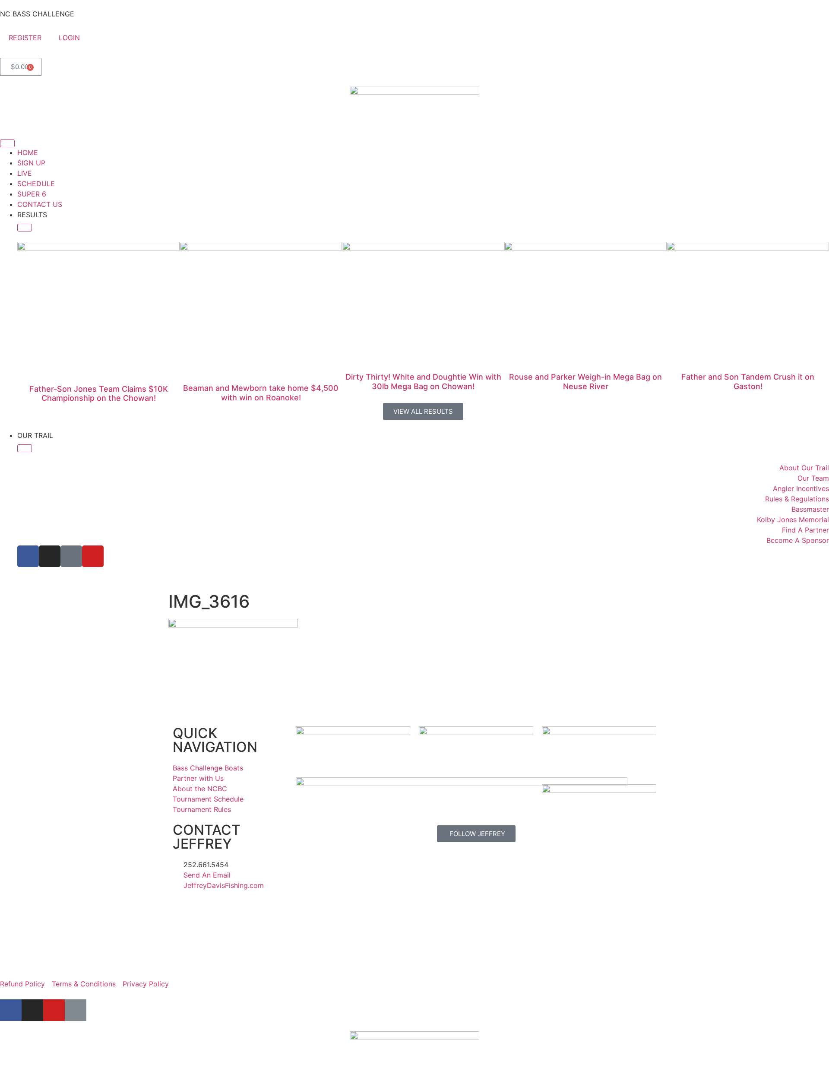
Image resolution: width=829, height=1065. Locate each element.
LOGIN (69, 37)
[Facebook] (28, 556)
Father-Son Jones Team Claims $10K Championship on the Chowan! (98, 393)
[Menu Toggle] (7, 143)
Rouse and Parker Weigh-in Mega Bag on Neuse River (585, 381)
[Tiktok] (71, 556)
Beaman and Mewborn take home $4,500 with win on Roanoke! (261, 393)
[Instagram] (49, 556)
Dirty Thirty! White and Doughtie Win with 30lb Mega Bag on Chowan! (423, 381)
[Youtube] (93, 556)
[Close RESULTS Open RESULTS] (24, 227)
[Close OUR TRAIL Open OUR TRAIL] (24, 448)
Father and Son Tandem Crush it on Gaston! (747, 381)
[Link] (75, 1010)
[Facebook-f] (11, 1010)
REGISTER (25, 37)
